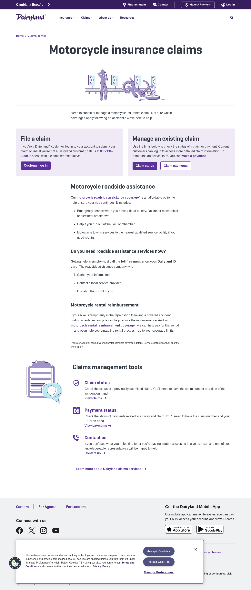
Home (20, 35)
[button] (70, 17)
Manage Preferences (159, 572)
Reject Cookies (159, 561)
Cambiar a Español (30, 4)
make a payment (193, 156)
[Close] (195, 549)
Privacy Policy (101, 566)
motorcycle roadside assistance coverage (108, 197)
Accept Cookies (158, 551)
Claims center (37, 35)
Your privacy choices (207, 552)
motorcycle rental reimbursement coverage (103, 325)
